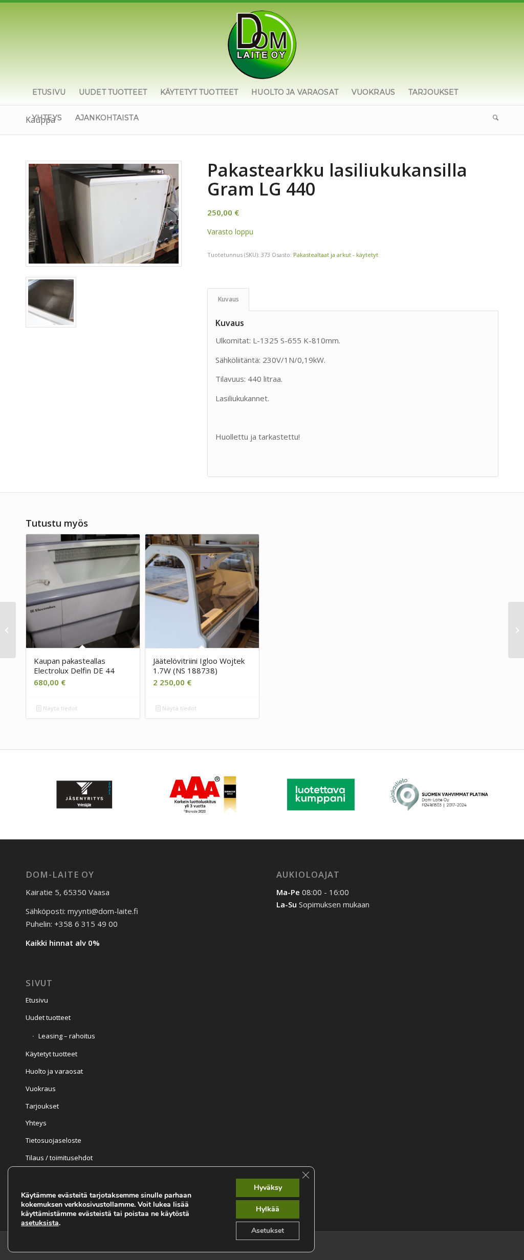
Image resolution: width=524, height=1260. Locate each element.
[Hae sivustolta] (492, 118)
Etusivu (37, 1000)
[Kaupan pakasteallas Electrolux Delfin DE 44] (8, 630)
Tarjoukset (42, 1106)
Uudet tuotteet (48, 1017)
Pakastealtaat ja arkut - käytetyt (335, 254)
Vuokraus (41, 1088)
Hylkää (267, 1209)
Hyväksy (268, 1187)
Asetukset (267, 1230)
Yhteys (36, 1122)
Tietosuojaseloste (53, 1140)
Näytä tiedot (59, 708)
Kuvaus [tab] (228, 299)
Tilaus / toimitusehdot (59, 1157)
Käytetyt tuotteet (51, 1053)
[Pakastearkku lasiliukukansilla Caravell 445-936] (516, 630)
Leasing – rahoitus (66, 1035)
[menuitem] (49, 92)
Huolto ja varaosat (54, 1071)
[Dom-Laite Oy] (262, 41)
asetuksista (40, 1223)
